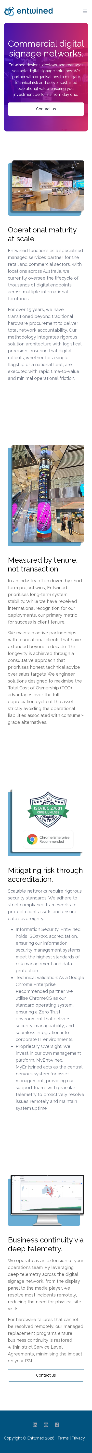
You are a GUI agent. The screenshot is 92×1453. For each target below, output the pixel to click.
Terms (63, 1438)
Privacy (78, 1438)
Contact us (46, 109)
